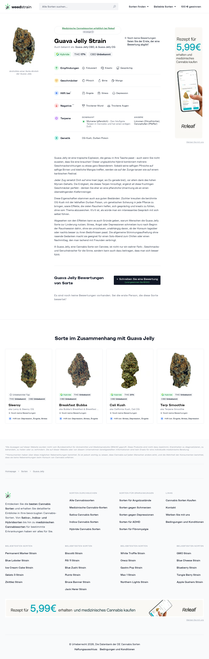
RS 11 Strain (72, 560)
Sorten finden (137, 6)
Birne (104, 80)
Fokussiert (91, 68)
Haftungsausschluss (85, 649)
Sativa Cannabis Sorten (83, 514)
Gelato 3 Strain (14, 574)
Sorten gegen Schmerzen (135, 507)
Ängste (90, 93)
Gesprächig (126, 68)
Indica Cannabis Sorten (83, 521)
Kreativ (108, 68)
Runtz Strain (72, 574)
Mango (119, 80)
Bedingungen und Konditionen (185, 521)
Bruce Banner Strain (77, 581)
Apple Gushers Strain (190, 581)
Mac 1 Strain (128, 574)
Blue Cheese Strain (188, 560)
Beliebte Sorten (163, 6)
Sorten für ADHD (129, 521)
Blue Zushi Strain (75, 567)
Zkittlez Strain (14, 581)
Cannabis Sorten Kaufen (181, 500)
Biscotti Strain (74, 553)
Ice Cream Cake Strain (19, 567)
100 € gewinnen (191, 6)
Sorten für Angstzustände (135, 500)
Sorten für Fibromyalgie (133, 529)
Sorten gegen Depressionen (136, 514)
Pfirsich (90, 80)
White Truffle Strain (133, 553)
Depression (122, 93)
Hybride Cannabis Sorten (84, 529)
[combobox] (78, 6)
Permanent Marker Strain (21, 553)
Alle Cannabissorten (81, 500)
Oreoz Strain (128, 560)
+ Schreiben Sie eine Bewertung (137, 280)
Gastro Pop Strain (131, 567)
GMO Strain (184, 553)
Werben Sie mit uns (195, 142)
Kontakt (171, 507)
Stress (105, 93)
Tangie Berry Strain (189, 574)
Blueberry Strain (187, 567)
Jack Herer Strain (76, 589)
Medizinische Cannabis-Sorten (88, 507)
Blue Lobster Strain (17, 560)
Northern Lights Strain (134, 581)
